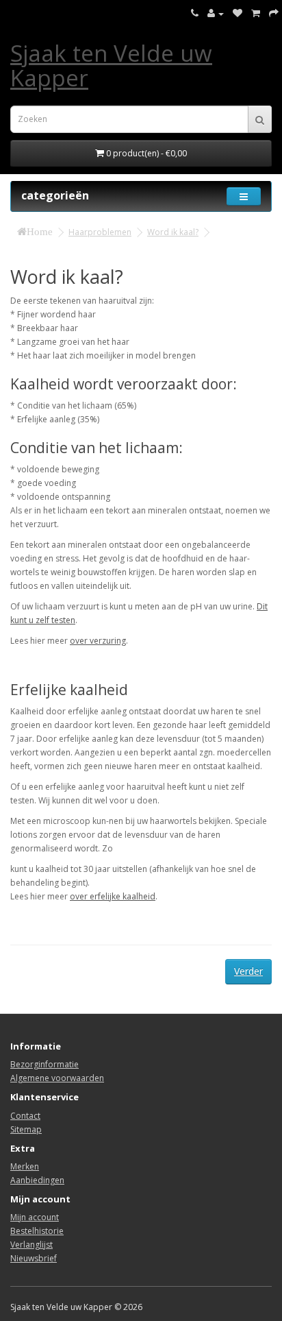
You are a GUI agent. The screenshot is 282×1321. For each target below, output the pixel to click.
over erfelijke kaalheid (112, 896)
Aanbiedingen (37, 1180)
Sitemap (26, 1129)
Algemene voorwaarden (57, 1078)
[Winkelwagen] (255, 13)
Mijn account (34, 1217)
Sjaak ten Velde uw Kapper (111, 65)
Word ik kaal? (172, 232)
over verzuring (98, 640)
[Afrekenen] (274, 13)
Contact (25, 1116)
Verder (248, 971)
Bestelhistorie (37, 1231)
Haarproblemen (99, 232)
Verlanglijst (31, 1244)
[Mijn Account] (215, 13)
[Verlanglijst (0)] (237, 13)
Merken (24, 1166)
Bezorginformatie (44, 1064)
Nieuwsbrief (33, 1258)
